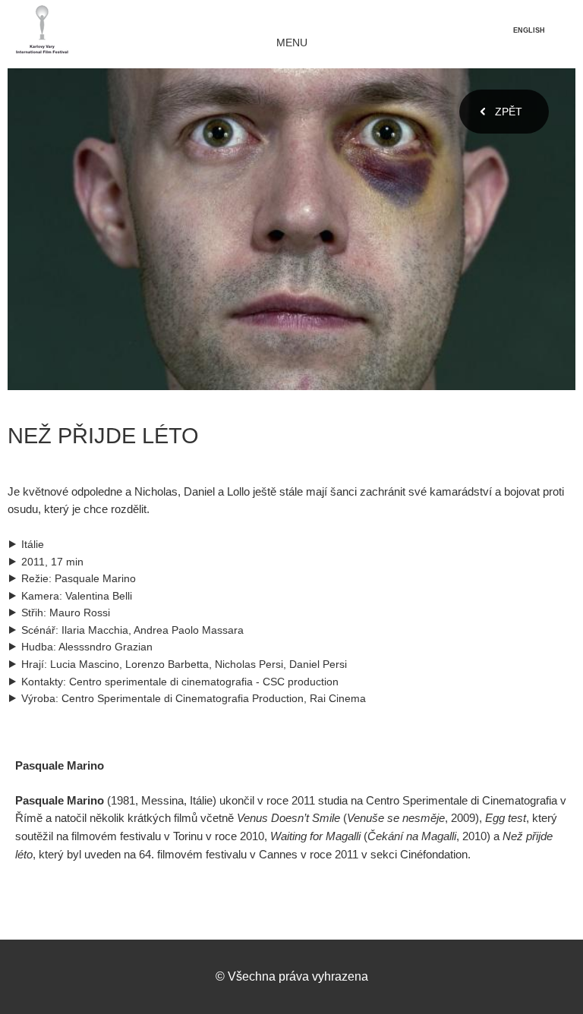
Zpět (508, 111)
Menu (291, 43)
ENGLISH (529, 30)
